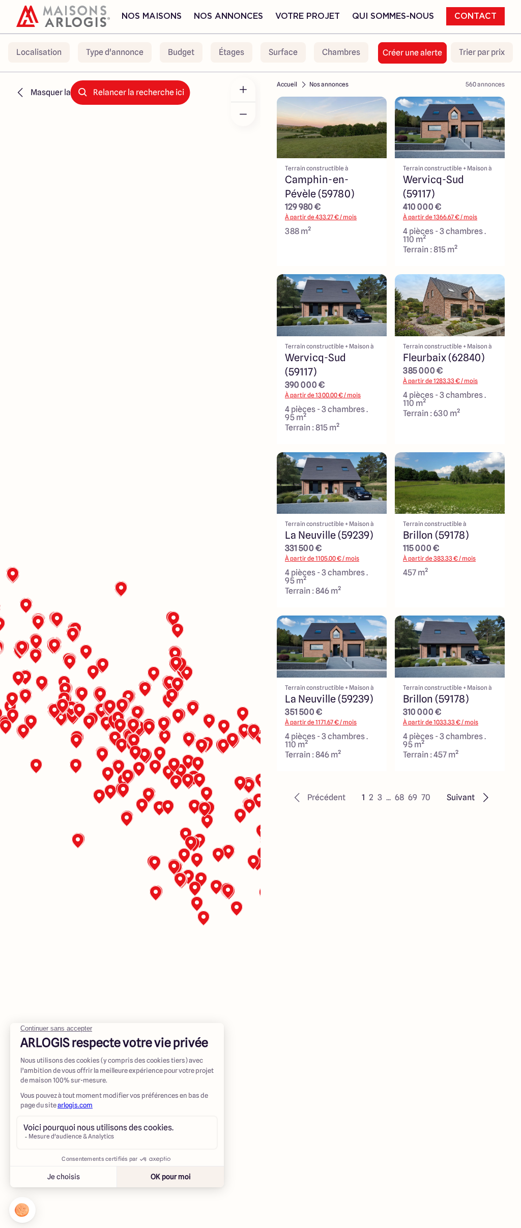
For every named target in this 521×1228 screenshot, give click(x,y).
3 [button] (380, 797)
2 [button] (371, 797)
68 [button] (399, 797)
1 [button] (363, 797)
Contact (475, 16)
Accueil (287, 84)
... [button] (388, 797)
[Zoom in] (243, 89)
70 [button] (425, 797)
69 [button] (412, 797)
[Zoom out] (243, 114)
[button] (318, 798)
